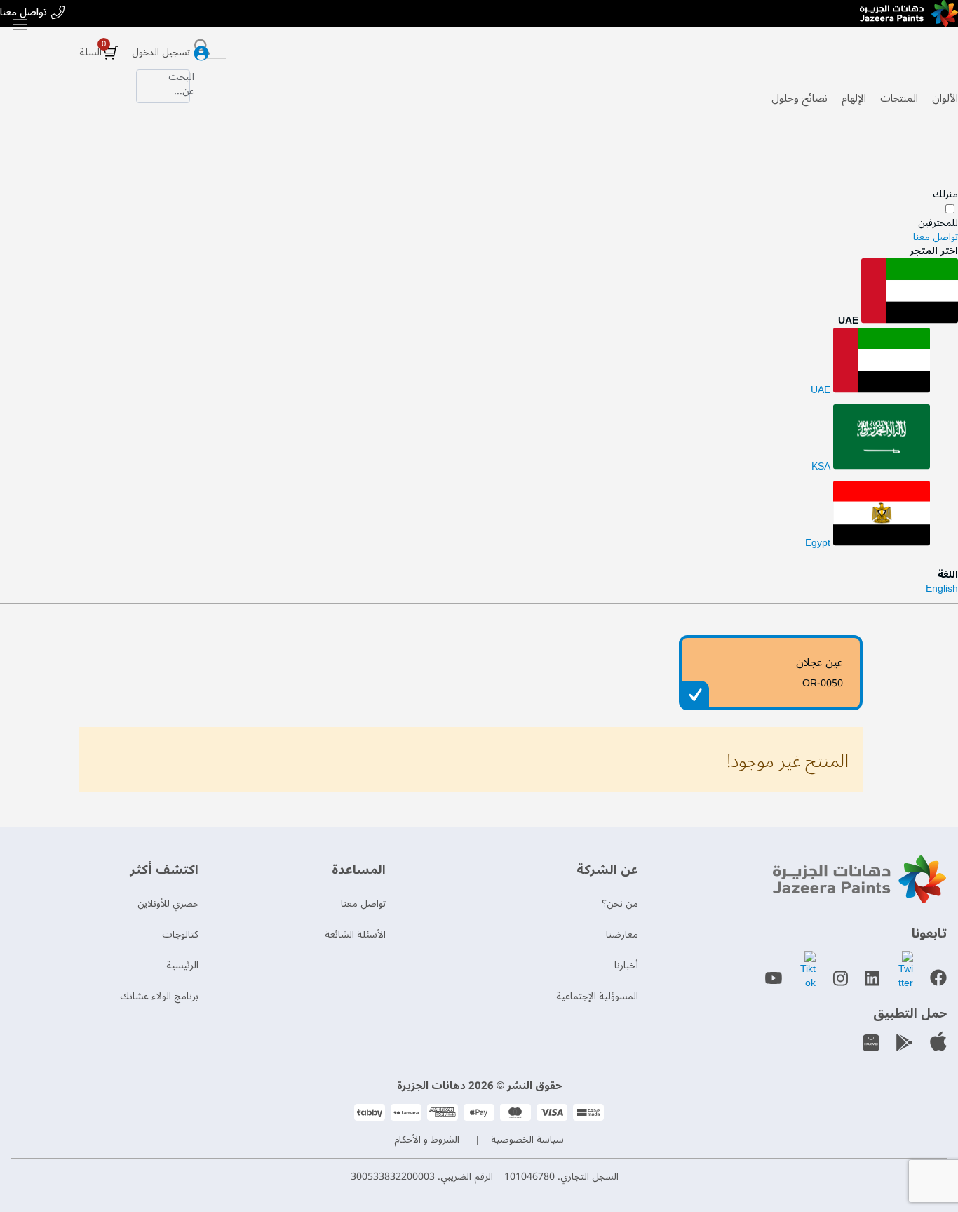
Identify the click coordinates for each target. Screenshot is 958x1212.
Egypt (819, 543)
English (942, 588)
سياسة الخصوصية (527, 1139)
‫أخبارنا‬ (626, 965)
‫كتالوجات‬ (180, 934)
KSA (822, 466)
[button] (479, 293)
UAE (822, 390)
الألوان (945, 98)
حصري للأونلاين (167, 903)
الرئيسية (182, 965)
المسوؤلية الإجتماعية (597, 996)
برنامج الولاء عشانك (159, 996)
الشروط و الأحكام (426, 1139)
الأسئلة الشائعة (355, 934)
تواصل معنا (23, 13)
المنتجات (899, 98)
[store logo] (909, 13)
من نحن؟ (620, 903)
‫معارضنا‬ (622, 934)
